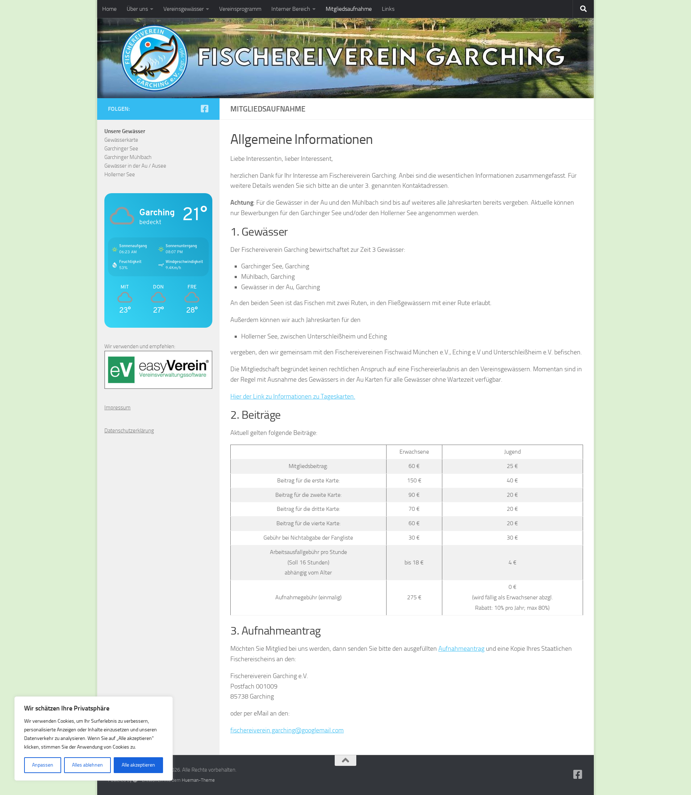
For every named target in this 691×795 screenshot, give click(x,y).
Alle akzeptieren (138, 765)
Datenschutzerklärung (129, 430)
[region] (93, 738)
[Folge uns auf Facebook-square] (204, 108)
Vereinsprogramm (240, 8)
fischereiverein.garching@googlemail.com (287, 730)
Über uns (137, 8)
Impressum (117, 407)
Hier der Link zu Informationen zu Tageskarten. (292, 396)
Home (109, 8)
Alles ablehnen (87, 765)
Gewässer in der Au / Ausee (135, 166)
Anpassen (42, 765)
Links (388, 8)
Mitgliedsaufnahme (349, 8)
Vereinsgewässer (183, 8)
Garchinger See (121, 148)
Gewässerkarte (121, 140)
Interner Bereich (290, 8)
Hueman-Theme (198, 780)
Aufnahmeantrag (461, 649)
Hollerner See (119, 174)
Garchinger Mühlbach (128, 157)
